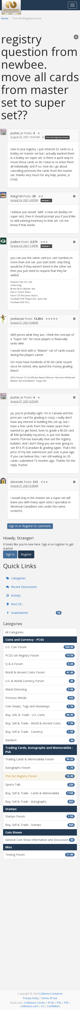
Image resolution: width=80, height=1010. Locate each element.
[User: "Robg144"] (3, 195)
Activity (15, 595)
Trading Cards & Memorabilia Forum (39, 759)
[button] (76, 37)
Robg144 (16, 196)
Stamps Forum (39, 816)
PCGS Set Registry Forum (39, 655)
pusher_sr (16, 133)
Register (27, 526)
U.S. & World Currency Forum (39, 681)
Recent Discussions (23, 587)
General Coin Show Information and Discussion (39, 840)
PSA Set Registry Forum (57, 137)
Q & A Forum (39, 664)
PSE (66, 1002)
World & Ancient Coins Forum (39, 672)
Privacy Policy (31, 998)
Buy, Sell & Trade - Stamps (39, 825)
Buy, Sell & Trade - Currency (39, 732)
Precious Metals (39, 698)
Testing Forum (39, 854)
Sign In (13, 526)
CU (42, 1006)
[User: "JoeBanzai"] (3, 318)
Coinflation (53, 1006)
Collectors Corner (34, 1002)
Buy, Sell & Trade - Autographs (39, 801)
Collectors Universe (50, 993)
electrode (16, 482)
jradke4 (15, 242)
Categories (18, 578)
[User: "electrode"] (3, 481)
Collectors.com (29, 1006)
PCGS (51, 1002)
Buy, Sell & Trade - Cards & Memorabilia (39, 793)
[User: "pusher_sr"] (3, 132)
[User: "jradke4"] (3, 241)
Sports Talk (39, 784)
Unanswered (35, 613)
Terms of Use (49, 998)
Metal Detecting (39, 689)
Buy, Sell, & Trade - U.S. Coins (39, 715)
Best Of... (16, 604)
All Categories (14, 632)
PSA (59, 1002)
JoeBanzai (17, 319)
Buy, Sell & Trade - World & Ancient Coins (39, 723)
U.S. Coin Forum (39, 647)
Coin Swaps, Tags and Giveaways (39, 706)
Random (39, 740)
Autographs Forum (39, 768)
